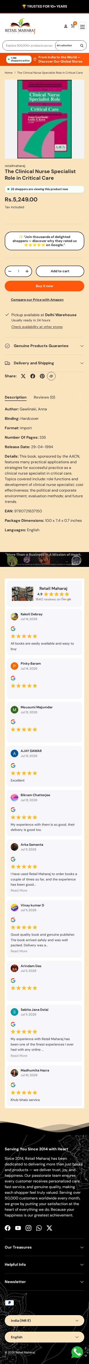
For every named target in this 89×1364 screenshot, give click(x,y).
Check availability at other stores (37, 327)
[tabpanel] (44, 469)
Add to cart (60, 271)
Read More (19, 890)
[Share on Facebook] (32, 376)
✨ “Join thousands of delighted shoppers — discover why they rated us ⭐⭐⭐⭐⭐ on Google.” (45, 241)
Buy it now (44, 286)
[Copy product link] (51, 376)
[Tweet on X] (23, 376)
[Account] (65, 26)
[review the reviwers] (13, 630)
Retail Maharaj (25, 1352)
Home (9, 73)
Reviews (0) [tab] (44, 397)
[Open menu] (82, 26)
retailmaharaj (15, 166)
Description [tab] (16, 397)
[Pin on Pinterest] (42, 376)
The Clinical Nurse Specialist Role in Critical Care (50, 73)
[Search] (81, 45)
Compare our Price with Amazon (37, 299)
